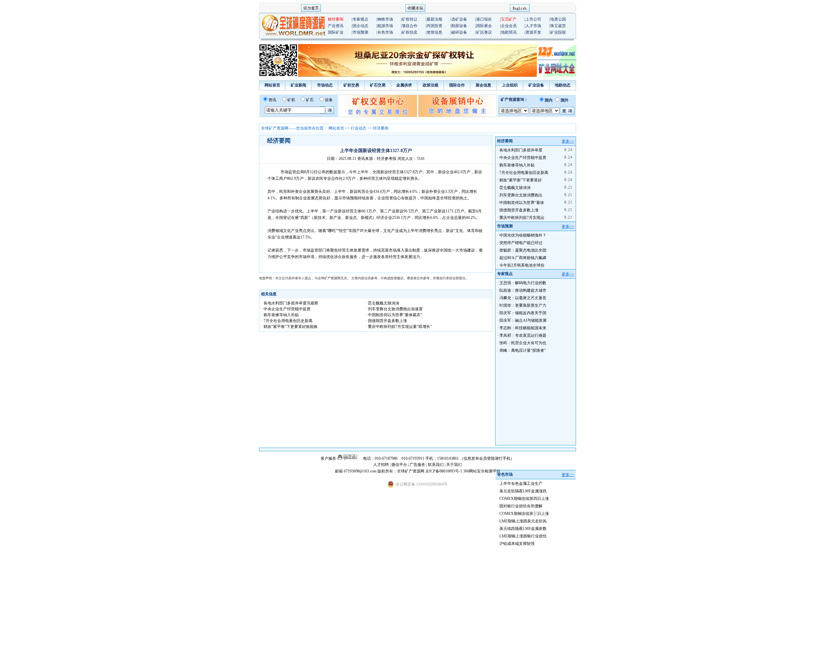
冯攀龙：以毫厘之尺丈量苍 (522, 298)
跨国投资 (434, 25)
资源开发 (533, 32)
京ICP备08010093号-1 (444, 471)
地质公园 (558, 19)
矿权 (291, 100)
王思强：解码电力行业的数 (522, 283)
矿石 (310, 100)
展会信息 (483, 85)
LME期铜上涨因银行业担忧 (523, 536)
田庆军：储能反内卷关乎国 (522, 313)
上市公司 (533, 19)
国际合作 (457, 85)
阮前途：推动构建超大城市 (522, 290)
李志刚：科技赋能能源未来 (522, 328)
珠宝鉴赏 (558, 25)
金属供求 (404, 85)
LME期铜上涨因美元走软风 (523, 521)
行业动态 (358, 128)
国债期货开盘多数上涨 (519, 210)
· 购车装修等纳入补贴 (280, 315)
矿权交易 (351, 85)
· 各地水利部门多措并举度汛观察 (289, 303)
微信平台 (399, 464)
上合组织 (510, 85)
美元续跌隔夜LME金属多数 (523, 528)
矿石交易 (378, 85)
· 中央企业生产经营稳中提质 (286, 309)
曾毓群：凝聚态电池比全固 (522, 250)
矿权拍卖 (410, 32)
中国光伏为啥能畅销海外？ (522, 235)
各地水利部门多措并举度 (520, 150)
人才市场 (533, 25)
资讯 (272, 100)
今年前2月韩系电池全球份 (521, 265)
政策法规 (430, 85)
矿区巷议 (484, 32)
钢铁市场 (385, 19)
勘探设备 (459, 25)
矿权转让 (410, 19)
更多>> (568, 141)
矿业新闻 (298, 85)
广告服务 (418, 464)
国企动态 (360, 25)
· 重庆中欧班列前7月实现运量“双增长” (399, 326)
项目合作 (410, 25)
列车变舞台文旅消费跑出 (520, 195)
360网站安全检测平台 (481, 471)
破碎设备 (459, 32)
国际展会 (484, 25)
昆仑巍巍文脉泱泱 (515, 187)
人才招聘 (381, 464)
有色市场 (385, 32)
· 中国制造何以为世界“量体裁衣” (394, 315)
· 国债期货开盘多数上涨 (386, 320)
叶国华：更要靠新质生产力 (522, 305)
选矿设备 (459, 19)
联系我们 (436, 464)
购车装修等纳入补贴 (517, 165)
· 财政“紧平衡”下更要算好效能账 (289, 326)
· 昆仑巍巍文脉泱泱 (382, 303)
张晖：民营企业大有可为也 (522, 343)
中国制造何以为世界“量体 (521, 202)
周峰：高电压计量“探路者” (522, 350)
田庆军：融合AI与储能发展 (523, 320)
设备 (329, 100)
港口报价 (484, 19)
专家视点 (360, 19)
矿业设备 (536, 85)
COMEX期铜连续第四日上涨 (524, 498)
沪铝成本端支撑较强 (517, 543)
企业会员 (509, 25)
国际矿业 (335, 32)
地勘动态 (562, 85)
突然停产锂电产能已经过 (520, 242)
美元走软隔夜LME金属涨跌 (523, 491)
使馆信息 (434, 32)
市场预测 (360, 32)
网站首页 (272, 85)
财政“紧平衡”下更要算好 (520, 180)
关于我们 (454, 464)
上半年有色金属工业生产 (520, 483)
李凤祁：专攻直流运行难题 (522, 335)
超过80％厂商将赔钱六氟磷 (522, 257)
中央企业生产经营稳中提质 (522, 157)
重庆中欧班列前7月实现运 (521, 217)
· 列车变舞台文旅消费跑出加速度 (394, 309)
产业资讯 (335, 25)
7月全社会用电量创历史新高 (523, 172)
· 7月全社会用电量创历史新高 (286, 320)
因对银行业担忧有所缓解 (520, 506)
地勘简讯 (509, 32)
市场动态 (325, 85)
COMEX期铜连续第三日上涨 (524, 513)
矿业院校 (558, 32)
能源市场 (385, 25)
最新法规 (434, 19)
